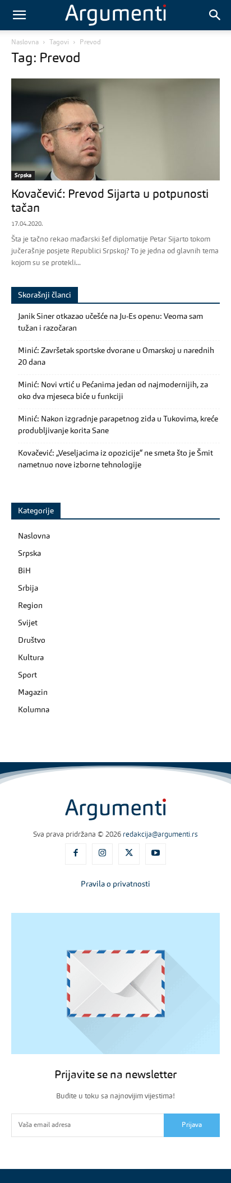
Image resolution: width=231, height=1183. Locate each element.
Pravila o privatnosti (115, 884)
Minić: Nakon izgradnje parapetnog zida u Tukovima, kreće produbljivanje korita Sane (118, 425)
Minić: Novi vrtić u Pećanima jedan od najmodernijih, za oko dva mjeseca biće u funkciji (113, 391)
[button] (19, 15)
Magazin (33, 693)
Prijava (192, 1125)
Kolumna (33, 710)
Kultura (31, 658)
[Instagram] (102, 854)
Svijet (28, 623)
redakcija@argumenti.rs (160, 834)
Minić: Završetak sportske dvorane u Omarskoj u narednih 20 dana (116, 357)
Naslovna (25, 42)
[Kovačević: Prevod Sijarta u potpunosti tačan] (115, 129)
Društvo (31, 640)
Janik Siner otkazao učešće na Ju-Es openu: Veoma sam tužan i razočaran (110, 322)
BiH (24, 571)
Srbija (28, 588)
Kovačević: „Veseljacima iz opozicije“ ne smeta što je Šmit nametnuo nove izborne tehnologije (115, 459)
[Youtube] (156, 854)
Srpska (23, 175)
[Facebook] (75, 854)
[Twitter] (129, 854)
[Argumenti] (115, 809)
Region (30, 606)
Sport (27, 675)
